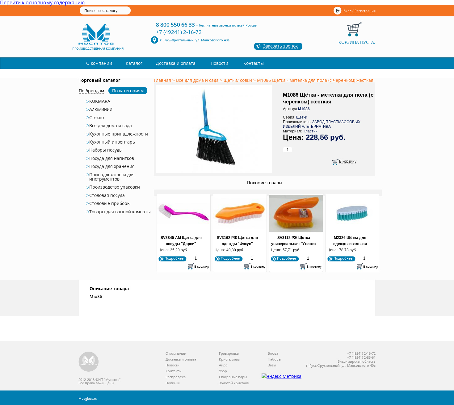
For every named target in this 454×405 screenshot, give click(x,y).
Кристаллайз (229, 359)
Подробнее (174, 258)
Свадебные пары (233, 377)
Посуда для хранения (112, 166)
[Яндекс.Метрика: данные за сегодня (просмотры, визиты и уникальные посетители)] (281, 376)
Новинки (173, 383)
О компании (99, 63)
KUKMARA (99, 101)
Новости (219, 63)
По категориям (128, 91)
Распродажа (176, 377)
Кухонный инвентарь (112, 142)
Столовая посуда (107, 195)
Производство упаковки (114, 187)
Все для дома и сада (110, 125)
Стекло (96, 117)
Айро (223, 365)
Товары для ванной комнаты (120, 212)
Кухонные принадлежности (118, 134)
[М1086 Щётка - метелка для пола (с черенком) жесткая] (215, 173)
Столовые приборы (110, 203)
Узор (223, 371)
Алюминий (100, 109)
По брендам (91, 91)
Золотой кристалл (234, 383)
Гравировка (229, 354)
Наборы (274, 359)
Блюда (273, 354)
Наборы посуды (106, 150)
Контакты (253, 63)
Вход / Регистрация (359, 10)
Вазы (272, 365)
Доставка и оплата (175, 63)
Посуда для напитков (111, 158)
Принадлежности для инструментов (112, 177)
